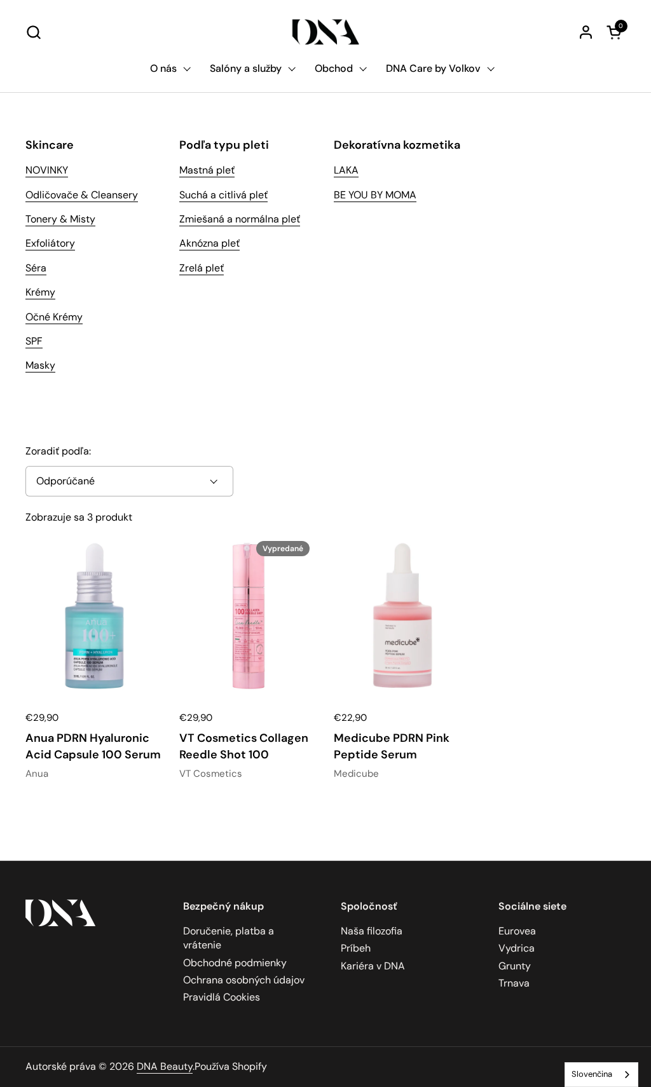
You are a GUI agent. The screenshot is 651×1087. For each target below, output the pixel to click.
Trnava (514, 983)
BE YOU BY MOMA (375, 195)
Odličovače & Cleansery (81, 195)
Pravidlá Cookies (221, 997)
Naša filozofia (371, 931)
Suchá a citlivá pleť (223, 195)
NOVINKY (46, 170)
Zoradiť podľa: (58, 451)
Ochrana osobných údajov (244, 980)
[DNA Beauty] (325, 31)
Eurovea (517, 931)
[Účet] (586, 32)
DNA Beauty (165, 1066)
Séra (35, 268)
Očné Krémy (54, 317)
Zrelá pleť (201, 268)
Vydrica (516, 948)
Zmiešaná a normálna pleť (239, 219)
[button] (33, 32)
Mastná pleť (207, 170)
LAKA (346, 170)
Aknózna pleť (209, 243)
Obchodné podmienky (235, 962)
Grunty (514, 966)
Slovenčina (592, 1074)
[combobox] (601, 1074)
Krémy (40, 292)
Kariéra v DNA (373, 966)
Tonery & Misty (60, 219)
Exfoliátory (50, 243)
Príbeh (356, 948)
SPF (34, 341)
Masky (40, 365)
